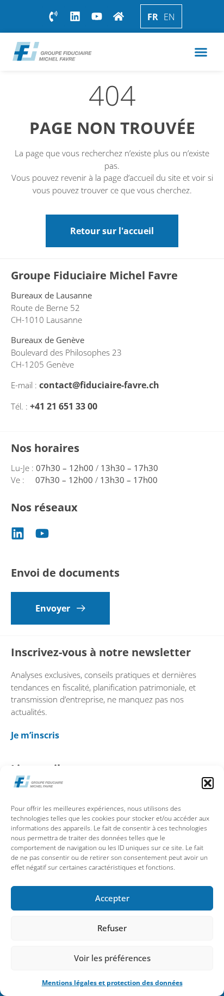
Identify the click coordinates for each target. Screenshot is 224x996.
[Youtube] (42, 533)
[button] (207, 783)
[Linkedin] (17, 533)
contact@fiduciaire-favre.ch (99, 385)
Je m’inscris (35, 735)
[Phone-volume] (53, 16)
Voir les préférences (112, 957)
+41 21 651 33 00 (64, 406)
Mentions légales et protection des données (112, 982)
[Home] (118, 16)
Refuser (112, 927)
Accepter (112, 898)
